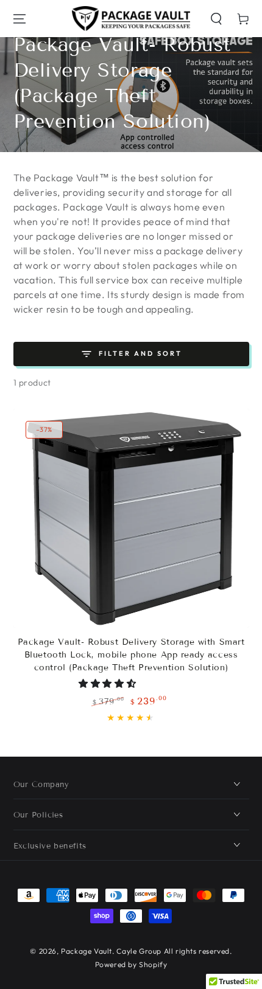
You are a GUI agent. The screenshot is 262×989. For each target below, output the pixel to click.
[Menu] (19, 19)
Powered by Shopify (131, 964)
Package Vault (86, 951)
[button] (216, 19)
